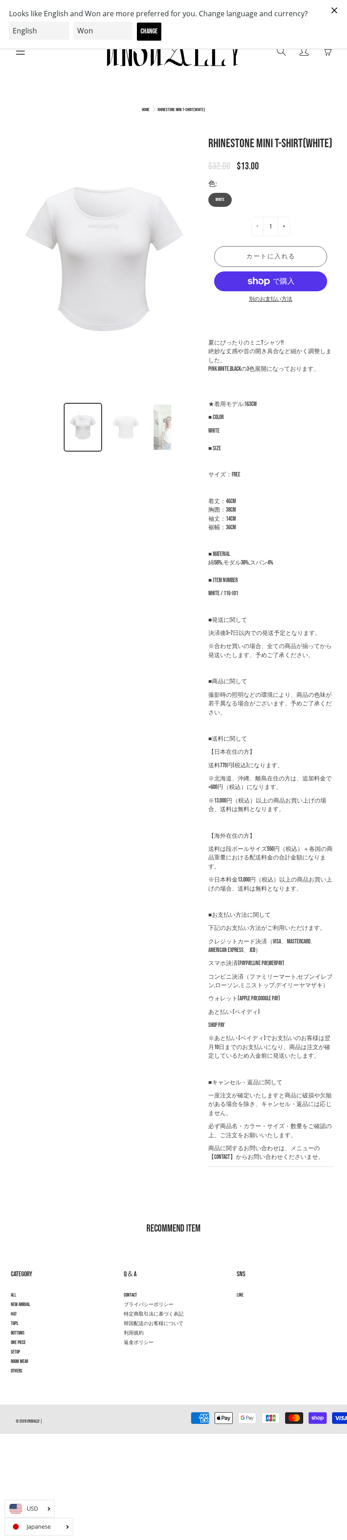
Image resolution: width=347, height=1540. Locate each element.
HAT (14, 1314)
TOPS (14, 1323)
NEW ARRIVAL (20, 1304)
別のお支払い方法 (270, 299)
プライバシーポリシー (149, 1304)
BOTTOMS (17, 1333)
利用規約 (134, 1333)
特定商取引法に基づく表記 (153, 1314)
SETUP (15, 1352)
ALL (13, 1295)
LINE (240, 1295)
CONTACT (130, 1295)
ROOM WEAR (19, 1361)
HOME (146, 109)
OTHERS (16, 1371)
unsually (33, 1421)
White (220, 199)
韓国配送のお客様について (153, 1323)
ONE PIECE (18, 1342)
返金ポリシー (139, 1342)
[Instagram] (241, 1311)
